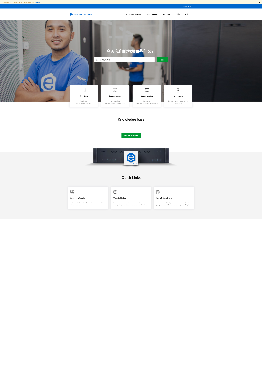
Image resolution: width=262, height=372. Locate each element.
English (37, 2)
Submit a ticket (152, 14)
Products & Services (133, 14)
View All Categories (131, 135)
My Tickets (167, 14)
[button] (190, 14)
